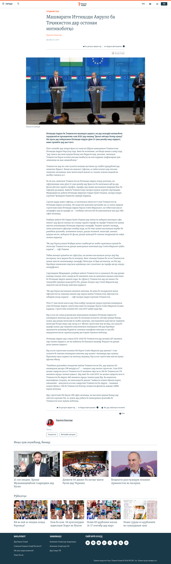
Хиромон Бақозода (54, 35)
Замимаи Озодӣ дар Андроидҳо (63, 542)
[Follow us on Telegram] (115, 543)
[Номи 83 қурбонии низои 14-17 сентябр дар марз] (104, 509)
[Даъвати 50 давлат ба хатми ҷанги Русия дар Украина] (86, 464)
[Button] (92, 46)
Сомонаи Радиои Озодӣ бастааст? (28, 546)
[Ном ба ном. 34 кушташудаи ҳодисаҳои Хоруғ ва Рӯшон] (67, 509)
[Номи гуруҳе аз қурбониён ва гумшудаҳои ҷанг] (140, 509)
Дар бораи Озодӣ (21, 542)
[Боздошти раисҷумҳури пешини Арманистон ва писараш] (134, 464)
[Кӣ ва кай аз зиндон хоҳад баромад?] (31, 509)
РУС (143, 4)
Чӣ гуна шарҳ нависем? (24, 551)
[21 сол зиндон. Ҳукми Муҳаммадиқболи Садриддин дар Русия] (37, 464)
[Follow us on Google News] (88, 543)
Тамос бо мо (18, 555)
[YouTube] (150, 4)
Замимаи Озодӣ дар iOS (59, 546)
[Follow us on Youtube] (99, 543)
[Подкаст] (126, 543)
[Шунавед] (157, 4)
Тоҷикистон (52, 12)
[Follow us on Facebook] (93, 543)
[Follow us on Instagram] (104, 543)
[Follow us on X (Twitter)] (110, 543)
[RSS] (121, 543)
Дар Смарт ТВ (55, 551)
